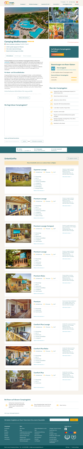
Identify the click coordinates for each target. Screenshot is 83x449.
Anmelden (73, 420)
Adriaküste (17, 44)
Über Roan (22, 428)
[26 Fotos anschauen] (26, 23)
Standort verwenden (37, 141)
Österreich (6, 437)
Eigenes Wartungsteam (25, 439)
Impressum (37, 433)
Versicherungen (52, 437)
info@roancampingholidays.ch (36, 447)
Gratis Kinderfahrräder (25, 433)
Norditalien (12, 44)
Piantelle (37, 439)
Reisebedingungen (24, 441)
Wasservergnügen (27, 55)
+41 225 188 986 (25, 447)
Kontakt (77, 4)
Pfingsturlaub (23, 437)
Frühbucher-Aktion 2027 (54, 435)
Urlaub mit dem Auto (24, 435)
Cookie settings (75, 447)
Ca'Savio (51, 432)
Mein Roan (72, 2)
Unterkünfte (56, 4)
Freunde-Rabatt (53, 439)
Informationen (9, 55)
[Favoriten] (67, 2)
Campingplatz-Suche (67, 4)
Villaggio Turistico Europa (55, 428)
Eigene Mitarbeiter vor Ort (40, 428)
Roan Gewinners (38, 435)
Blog (21, 430)
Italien (7, 44)
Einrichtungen (18, 55)
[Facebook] (65, 429)
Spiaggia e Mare (53, 433)
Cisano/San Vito (53, 430)
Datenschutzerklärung (40, 432)
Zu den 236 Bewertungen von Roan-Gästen (66, 69)
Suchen (24, 141)
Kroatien (6, 432)
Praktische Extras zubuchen (26, 432)
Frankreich (6, 428)
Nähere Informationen (24, 97)
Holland (6, 435)
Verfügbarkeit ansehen (57, 54)
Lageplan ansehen (73, 158)
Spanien (6, 433)
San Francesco (38, 437)
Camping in (22, 4)
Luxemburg (6, 439)
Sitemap (67, 447)
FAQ (36, 430)
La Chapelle (37, 441)
